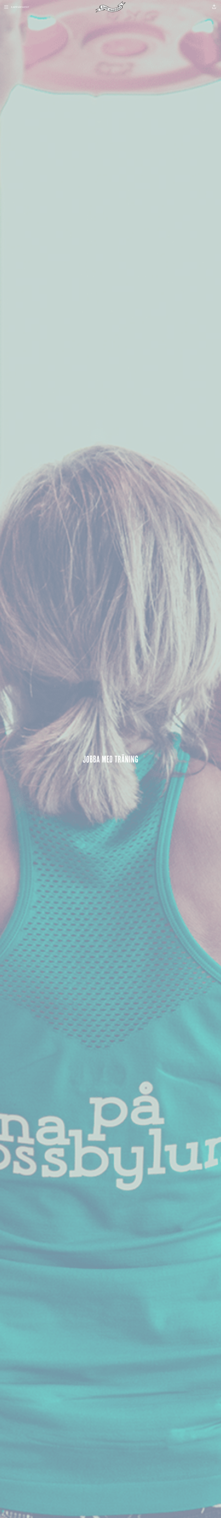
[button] (214, 7)
